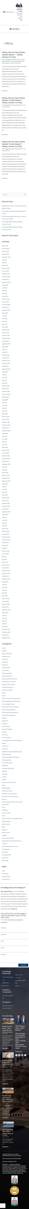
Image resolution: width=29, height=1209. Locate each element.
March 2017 (5, 495)
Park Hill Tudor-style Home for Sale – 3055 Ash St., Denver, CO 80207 (8, 1098)
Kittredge (4, 771)
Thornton (4, 843)
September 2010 (6, 638)
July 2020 (4, 402)
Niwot (3, 807)
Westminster (5, 857)
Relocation (5, 830)
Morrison (4, 799)
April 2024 (4, 293)
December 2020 (6, 391)
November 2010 (6, 632)
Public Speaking (6, 821)
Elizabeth (4, 718)
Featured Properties (7, 729)
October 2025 (5, 254)
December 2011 (6, 604)
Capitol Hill (5, 659)
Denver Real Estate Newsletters (10, 712)
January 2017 (5, 500)
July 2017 (4, 486)
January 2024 (5, 302)
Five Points (5, 735)
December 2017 (6, 478)
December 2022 (6, 335)
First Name (3, 928)
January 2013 (5, 568)
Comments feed (6, 876)
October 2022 (5, 341)
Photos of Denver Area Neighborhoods (12, 818)
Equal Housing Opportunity (9, 1161)
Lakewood (4, 774)
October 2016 (5, 509)
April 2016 (4, 526)
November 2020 (6, 394)
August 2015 (5, 545)
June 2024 (4, 288)
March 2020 (5, 414)
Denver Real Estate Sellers (8, 715)
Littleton (4, 779)
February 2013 (5, 565)
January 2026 (5, 251)
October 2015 (5, 542)
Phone (2, 948)
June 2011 (4, 618)
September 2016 (6, 512)
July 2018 (4, 467)
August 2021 (5, 372)
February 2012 (5, 598)
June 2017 (4, 489)
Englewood (5, 721)
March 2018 (5, 472)
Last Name (3, 934)
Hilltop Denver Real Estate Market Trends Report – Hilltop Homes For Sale (13, 100)
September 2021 (6, 369)
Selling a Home (6, 832)
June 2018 (4, 470)
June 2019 (4, 439)
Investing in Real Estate (8, 768)
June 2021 (4, 377)
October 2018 (5, 461)
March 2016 (5, 528)
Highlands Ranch (6, 754)
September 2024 (6, 282)
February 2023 (5, 330)
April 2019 (4, 444)
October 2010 (5, 635)
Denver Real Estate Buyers (9, 709)
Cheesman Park (6, 667)
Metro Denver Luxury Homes (9, 793)
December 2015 (6, 537)
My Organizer (6, 1002)
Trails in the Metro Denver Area (10, 846)
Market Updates (6, 788)
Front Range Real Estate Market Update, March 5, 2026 (7, 1063)
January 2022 (5, 358)
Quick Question (6, 824)
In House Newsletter (7, 763)
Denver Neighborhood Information (11, 59)
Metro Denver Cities (7, 791)
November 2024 (6, 276)
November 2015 (6, 540)
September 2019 (6, 430)
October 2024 (5, 279)
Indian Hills (5, 765)
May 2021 (4, 380)
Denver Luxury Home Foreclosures (11, 698)
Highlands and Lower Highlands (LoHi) (12, 751)
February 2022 (5, 355)
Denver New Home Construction (10, 707)
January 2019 (5, 453)
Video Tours (5, 852)
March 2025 (5, 265)
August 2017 (5, 484)
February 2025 (5, 268)
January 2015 (5, 554)
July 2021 (4, 374)
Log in (3, 871)
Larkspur (4, 777)
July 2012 (4, 584)
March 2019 (5, 447)
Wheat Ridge (5, 860)
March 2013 (5, 562)
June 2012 (4, 587)
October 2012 (5, 576)
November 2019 (6, 425)
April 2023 (4, 324)
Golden (4, 743)
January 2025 (5, 271)
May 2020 (4, 408)
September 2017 (6, 481)
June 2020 (4, 405)
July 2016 (4, 517)
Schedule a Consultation (7, 991)
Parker (3, 816)
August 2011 (5, 612)
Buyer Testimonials (7, 653)
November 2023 (6, 304)
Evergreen (4, 723)
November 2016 (6, 506)
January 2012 (5, 601)
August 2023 (5, 313)
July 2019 (4, 436)
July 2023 (4, 316)
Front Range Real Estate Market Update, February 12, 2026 (7, 1132)
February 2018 (5, 475)
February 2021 (5, 386)
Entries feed (5, 873)
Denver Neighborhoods (8, 704)
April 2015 (4, 548)
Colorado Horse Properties (9, 681)
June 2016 (4, 520)
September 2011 (6, 610)
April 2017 (4, 492)
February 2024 (5, 299)
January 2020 (5, 419)
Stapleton (4, 835)
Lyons (3, 785)
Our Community (6, 813)
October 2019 (5, 428)
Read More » (5, 91)
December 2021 (6, 360)
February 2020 (5, 416)
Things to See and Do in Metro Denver (11, 841)
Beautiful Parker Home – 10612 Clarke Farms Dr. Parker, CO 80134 (7, 1029)
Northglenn (5, 810)
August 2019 (5, 433)
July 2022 (4, 349)
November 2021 (6, 363)
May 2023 (4, 321)
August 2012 (5, 582)
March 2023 (5, 327)
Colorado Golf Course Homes (9, 679)
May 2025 (4, 262)
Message (3, 954)
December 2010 (6, 629)
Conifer (4, 693)
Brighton (4, 651)
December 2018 (6, 456)
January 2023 (5, 332)
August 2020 (5, 400)
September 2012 (6, 579)
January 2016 (5, 534)
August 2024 (5, 285)
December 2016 (6, 503)
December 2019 (6, 422)
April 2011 (4, 624)
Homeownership (6, 760)
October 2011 (5, 607)
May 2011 (4, 621)
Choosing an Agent (7, 673)
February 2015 (5, 551)
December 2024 (6, 274)
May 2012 (4, 590)
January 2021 (5, 388)
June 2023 (4, 318)
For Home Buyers (6, 737)
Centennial (5, 665)
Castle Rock (5, 662)
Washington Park (6, 855)
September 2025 (6, 257)
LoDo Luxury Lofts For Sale (9, 782)
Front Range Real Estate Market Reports (12, 105)
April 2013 (4, 559)
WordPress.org (6, 879)
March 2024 (5, 296)
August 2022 (5, 346)
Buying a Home (6, 656)
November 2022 (6, 338)
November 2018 (6, 458)
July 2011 (4, 615)
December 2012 (6, 570)
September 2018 (6, 464)
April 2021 (4, 383)
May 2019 (4, 442)
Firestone (4, 732)
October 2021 (5, 366)
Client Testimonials (7, 676)
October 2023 (5, 307)
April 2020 (4, 411)
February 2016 (5, 531)
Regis (3, 827)
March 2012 (5, 596)
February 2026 (5, 248)
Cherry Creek (5, 670)
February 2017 (5, 498)
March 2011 (5, 626)
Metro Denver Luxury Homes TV (10, 796)
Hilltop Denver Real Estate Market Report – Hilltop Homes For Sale (13, 54)
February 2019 (5, 450)
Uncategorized (6, 849)
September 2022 (6, 344)
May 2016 (4, 523)
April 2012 (4, 593)
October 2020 (5, 397)
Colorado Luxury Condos (8, 684)
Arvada (4, 648)
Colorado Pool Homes (7, 687)
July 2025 (4, 260)
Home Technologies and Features (10, 757)
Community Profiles (7, 690)
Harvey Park (5, 746)
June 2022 (4, 352)
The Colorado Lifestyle (8, 838)
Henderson (5, 749)
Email (2, 941)
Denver (4, 695)
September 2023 (6, 310)
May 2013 (4, 556)
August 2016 (5, 514)
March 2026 (5, 246)
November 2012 (6, 573)
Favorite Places (6, 726)
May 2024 (4, 290)
